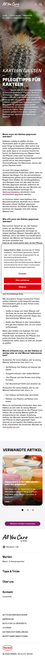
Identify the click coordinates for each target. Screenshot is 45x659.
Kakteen (6, 90)
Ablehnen (22, 287)
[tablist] (22, 510)
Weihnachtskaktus (11, 192)
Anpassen (22, 273)
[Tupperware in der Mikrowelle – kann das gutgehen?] (22, 480)
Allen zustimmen (22, 280)
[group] (22, 484)
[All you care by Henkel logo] (10, 4)
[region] (22, 268)
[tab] (22, 510)
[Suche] (41, 4)
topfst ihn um (12, 427)
